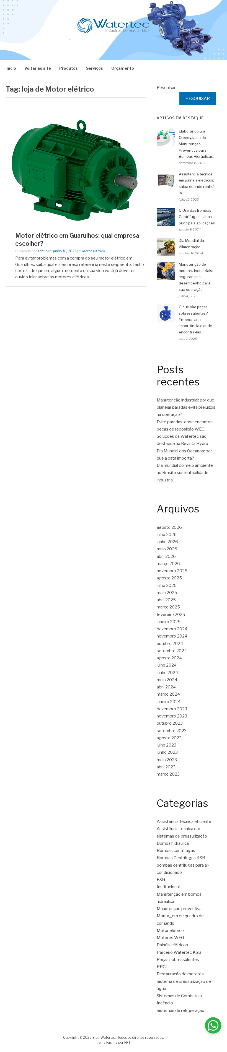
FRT (127, 1042)
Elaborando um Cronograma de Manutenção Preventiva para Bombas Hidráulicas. (196, 144)
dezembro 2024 (172, 628)
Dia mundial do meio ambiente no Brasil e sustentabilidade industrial (185, 473)
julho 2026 (167, 534)
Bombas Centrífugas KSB (181, 857)
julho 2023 (166, 745)
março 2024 (168, 694)
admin (42, 251)
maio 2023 (167, 759)
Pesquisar (166, 87)
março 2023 (168, 774)
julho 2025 (167, 585)
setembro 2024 (172, 650)
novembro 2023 (172, 716)
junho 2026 (167, 541)
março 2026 (168, 563)
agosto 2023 (169, 737)
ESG (161, 879)
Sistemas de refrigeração (180, 1010)
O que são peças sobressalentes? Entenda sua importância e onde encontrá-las (195, 319)
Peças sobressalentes (178, 959)
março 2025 (168, 607)
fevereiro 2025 (171, 614)
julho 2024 (167, 665)
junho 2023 (167, 752)
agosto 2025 (169, 578)
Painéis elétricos (172, 944)
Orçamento (122, 68)
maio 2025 (167, 592)
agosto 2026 (169, 527)
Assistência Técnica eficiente (184, 821)
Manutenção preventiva (179, 908)
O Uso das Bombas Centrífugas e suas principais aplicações (197, 216)
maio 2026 (167, 548)
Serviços (94, 68)
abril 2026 (166, 556)
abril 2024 (166, 687)
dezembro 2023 (172, 708)
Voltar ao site (37, 68)
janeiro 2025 (168, 621)
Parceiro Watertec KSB (179, 952)
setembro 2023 (172, 730)
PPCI (162, 966)
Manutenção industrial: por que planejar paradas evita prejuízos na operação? (186, 407)
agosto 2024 (169, 657)
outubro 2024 (170, 643)
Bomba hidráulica (173, 843)
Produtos (68, 68)
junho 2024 (167, 672)
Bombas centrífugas (176, 850)
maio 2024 (167, 679)
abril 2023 (166, 767)
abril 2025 (166, 599)
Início (11, 68)
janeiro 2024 (168, 701)
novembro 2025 (172, 570)
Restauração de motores (180, 973)
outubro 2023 (170, 723)
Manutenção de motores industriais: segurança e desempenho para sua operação (196, 277)
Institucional (168, 886)
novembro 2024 (172, 636)
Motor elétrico (93, 251)
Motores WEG (170, 937)
